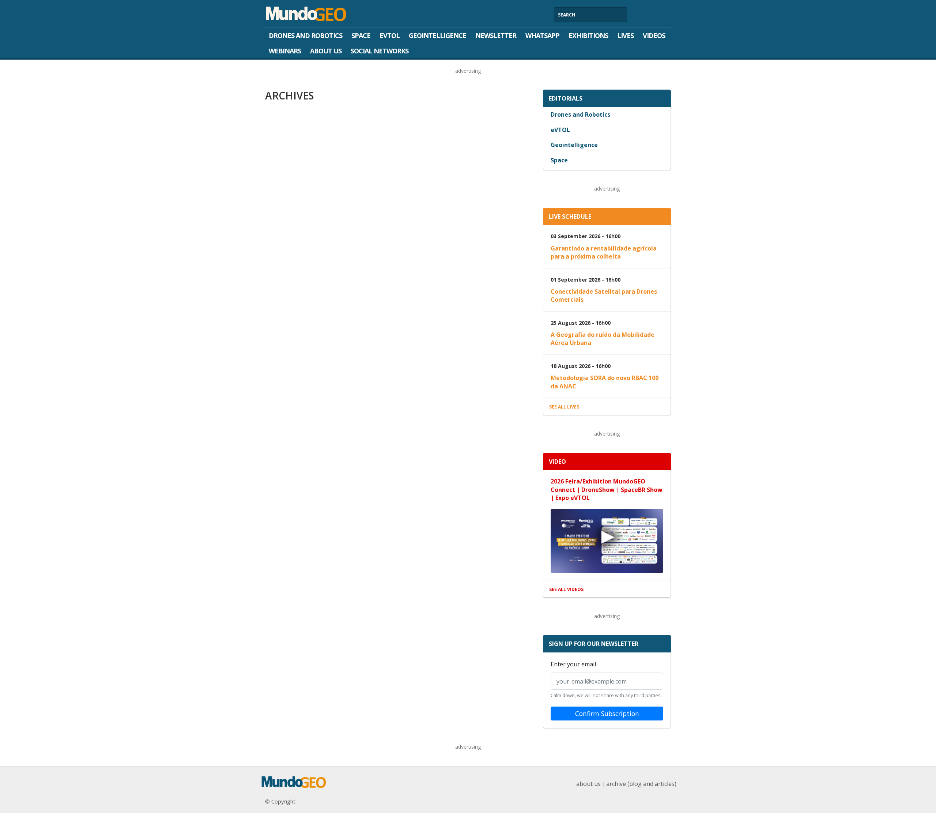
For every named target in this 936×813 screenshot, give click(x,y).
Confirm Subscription (607, 713)
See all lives (564, 407)
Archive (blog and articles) (641, 784)
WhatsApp (542, 35)
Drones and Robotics (305, 35)
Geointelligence (437, 35)
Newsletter (495, 35)
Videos (654, 35)
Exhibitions (588, 35)
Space (360, 35)
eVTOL (390, 35)
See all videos (566, 589)
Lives (625, 35)
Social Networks (379, 50)
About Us (325, 50)
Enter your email (573, 664)
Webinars (285, 50)
